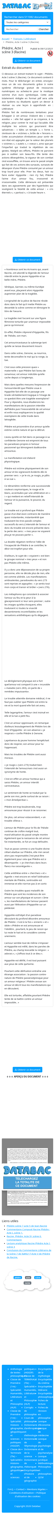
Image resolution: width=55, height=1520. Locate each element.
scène (37, 1277)
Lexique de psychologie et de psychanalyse (45, 1445)
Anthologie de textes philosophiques (18, 1372)
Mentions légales (36, 1489)
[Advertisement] (27, 226)
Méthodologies (46, 1463)
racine (27, 1283)
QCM (41, 1477)
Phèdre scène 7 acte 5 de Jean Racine (27, 1225)
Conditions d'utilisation (21, 1492)
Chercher (44, 29)
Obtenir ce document (28, 60)
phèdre (18, 1277)
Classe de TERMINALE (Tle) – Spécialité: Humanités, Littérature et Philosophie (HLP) (30, 1389)
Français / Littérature (24, 38)
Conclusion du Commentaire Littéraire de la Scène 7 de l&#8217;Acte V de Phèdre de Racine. (29, 1254)
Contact (20, 1489)
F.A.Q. (11, 1489)
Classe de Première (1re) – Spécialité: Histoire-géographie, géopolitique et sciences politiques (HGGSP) (17, 1428)
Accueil (5, 38)
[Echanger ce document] (27, 1177)
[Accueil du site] (27, 5)
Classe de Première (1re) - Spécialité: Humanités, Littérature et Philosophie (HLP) (16, 1393)
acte (28, 1277)
